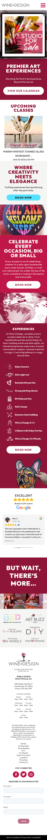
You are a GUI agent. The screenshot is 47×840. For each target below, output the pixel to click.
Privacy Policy (26, 837)
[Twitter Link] (23, 774)
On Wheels (23, 753)
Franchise (23, 760)
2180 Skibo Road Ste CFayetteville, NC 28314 (23, 685)
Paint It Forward (23, 755)
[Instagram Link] (31, 774)
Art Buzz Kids (23, 746)
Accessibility (36, 837)
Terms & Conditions (13, 837)
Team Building (23, 748)
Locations (24, 757)
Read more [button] (9, 541)
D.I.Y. (24, 750)
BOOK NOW (23, 197)
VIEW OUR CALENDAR (23, 90)
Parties (23, 743)
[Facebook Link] (16, 774)
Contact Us (23, 762)
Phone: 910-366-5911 (23, 688)
